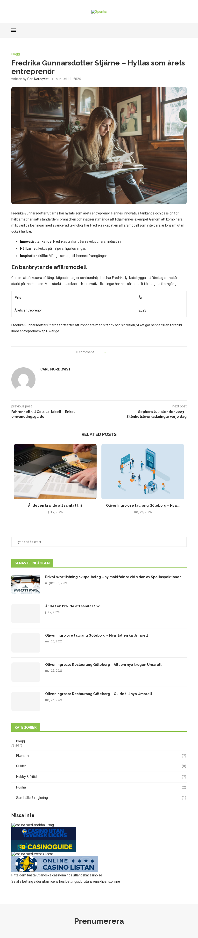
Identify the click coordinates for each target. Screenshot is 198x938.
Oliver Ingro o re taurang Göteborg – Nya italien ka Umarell (96, 635)
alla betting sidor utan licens (37, 881)
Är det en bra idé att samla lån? (55, 505)
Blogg (15, 54)
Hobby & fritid (101, 777)
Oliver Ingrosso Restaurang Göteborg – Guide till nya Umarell (98, 694)
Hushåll (101, 787)
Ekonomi (101, 756)
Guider (101, 766)
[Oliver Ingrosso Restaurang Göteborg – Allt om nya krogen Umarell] (25, 672)
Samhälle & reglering (101, 798)
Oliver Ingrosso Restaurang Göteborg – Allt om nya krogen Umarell (103, 665)
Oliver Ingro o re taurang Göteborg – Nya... (143, 505)
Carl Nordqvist (38, 79)
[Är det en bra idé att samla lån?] (55, 471)
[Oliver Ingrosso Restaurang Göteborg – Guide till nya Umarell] (25, 701)
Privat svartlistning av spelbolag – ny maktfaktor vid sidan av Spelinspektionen (113, 577)
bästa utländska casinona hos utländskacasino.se (64, 875)
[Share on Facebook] (112, 352)
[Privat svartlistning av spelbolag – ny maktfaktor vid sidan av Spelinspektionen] (25, 584)
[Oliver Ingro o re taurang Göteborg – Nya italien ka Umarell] (142, 471)
